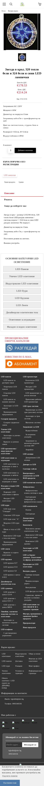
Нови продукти (29, 627)
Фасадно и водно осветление (22, 327)
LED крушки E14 (10, 567)
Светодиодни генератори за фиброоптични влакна (33, 499)
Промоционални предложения (9, 413)
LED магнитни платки (32, 483)
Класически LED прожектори (31, 381)
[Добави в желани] (38, 144)
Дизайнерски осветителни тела (22, 312)
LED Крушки (22, 298)
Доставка (18, 661)
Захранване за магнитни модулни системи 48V (31, 443)
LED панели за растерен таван (9, 381)
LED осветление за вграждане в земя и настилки (10, 466)
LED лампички (10, 175)
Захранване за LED (31, 427)
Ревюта (8, 199)
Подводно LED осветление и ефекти (10, 493)
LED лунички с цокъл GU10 (9, 593)
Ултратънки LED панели (9, 388)
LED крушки (6, 559)
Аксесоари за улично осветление (11, 437)
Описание (9, 193)
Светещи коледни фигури (31, 576)
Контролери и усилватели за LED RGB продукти (31, 475)
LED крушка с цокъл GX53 (11, 576)
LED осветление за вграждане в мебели (10, 474)
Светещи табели (30, 469)
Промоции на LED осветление (30, 565)
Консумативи (31, 587)
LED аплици (28, 454)
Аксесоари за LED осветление (30, 549)
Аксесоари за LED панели (10, 407)
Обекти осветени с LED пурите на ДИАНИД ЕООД (8, 683)
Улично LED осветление (22, 276)
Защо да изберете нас (15, 206)
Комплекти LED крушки (31, 542)
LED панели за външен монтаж (9, 400)
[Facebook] (4, 709)
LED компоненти (30, 506)
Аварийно (29, 450)
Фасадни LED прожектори (30, 388)
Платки (28, 510)
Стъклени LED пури (12, 515)
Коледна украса (13, 11)
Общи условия (34, 654)
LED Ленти (22, 305)
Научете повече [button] (10, 776)
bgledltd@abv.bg (17, 699)
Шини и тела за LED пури (11, 531)
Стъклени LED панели (8, 394)
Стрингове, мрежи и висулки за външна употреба (33, 597)
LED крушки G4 (10, 571)
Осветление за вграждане (22, 319)
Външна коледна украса (31, 582)
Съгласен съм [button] (9, 783)
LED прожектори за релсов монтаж (32, 394)
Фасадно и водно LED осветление (10, 487)
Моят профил (34, 666)
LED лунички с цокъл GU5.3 (9, 600)
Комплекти (27, 525)
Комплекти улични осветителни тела (32, 530)
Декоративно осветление (28, 519)
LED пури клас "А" (11, 519)
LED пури (5, 505)
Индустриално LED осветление (22, 283)
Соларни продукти (9, 419)
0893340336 (17, 704)
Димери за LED (29, 464)
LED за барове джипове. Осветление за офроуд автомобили (32, 557)
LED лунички (6, 588)
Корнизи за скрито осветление (10, 554)
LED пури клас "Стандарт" (9, 510)
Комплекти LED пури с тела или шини (11, 537)
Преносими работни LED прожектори (33, 400)
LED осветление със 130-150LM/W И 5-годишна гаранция (31, 607)
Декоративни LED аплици (32, 459)
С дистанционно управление (9, 634)
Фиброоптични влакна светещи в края (33, 492)
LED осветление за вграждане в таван (10, 480)
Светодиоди (30, 514)
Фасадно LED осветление (8, 500)
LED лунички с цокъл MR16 (9, 606)
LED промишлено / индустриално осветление (9, 451)
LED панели (6, 377)
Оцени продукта (9, 182)
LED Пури (22, 291)
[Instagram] (10, 709)
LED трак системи (30, 406)
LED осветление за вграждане (9, 459)
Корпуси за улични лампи (10, 443)
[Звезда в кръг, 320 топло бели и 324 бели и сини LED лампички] (22, 49)
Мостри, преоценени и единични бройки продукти (32, 616)
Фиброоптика (28, 487)
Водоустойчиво (32, 431)
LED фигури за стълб (34, 591)
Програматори (29, 623)
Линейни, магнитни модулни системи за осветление (9, 614)
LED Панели (22, 269)
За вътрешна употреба (29, 436)
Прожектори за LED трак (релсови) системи (33, 411)
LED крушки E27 (10, 563)
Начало (4, 11)
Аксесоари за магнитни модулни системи (9, 622)
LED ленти (5, 549)
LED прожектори (30, 377)
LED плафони (6, 629)
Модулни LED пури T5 (10, 524)
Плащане (18, 666)
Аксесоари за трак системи (32, 417)
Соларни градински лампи (10, 424)
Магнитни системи (33, 422)
